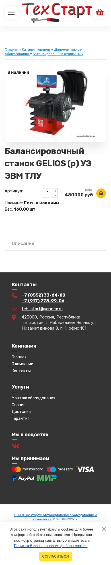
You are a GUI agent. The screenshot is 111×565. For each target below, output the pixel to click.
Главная (19, 357)
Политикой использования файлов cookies (51, 546)
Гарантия (21, 418)
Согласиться (55, 556)
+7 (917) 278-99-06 (43, 300)
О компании (22, 363)
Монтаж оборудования (33, 398)
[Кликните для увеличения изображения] (55, 102)
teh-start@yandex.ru (42, 308)
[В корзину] (101, 193)
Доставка (21, 411)
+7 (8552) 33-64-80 (43, 295)
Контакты (21, 371)
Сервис (19, 404)
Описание (23, 243)
